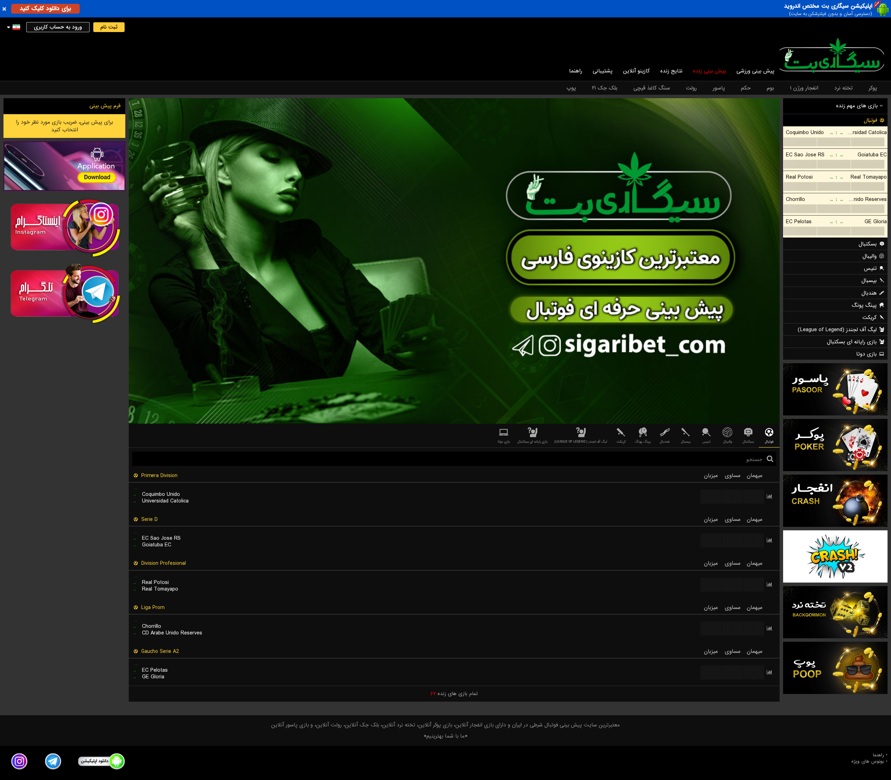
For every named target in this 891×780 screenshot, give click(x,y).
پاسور (719, 88)
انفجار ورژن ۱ (804, 88)
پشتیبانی (603, 71)
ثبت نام (109, 27)
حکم (746, 88)
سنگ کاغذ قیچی (651, 88)
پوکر (873, 88)
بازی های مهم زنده (858, 106)
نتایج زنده (671, 71)
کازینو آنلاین (636, 71)
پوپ (571, 88)
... (800, 142)
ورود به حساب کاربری (58, 27)
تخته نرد (843, 88)
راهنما (575, 71)
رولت (691, 88)
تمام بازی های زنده (454, 693)
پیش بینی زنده (709, 71)
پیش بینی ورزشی (755, 71)
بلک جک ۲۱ (604, 88)
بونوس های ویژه (867, 761)
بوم (770, 88)
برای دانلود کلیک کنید (45, 8)
